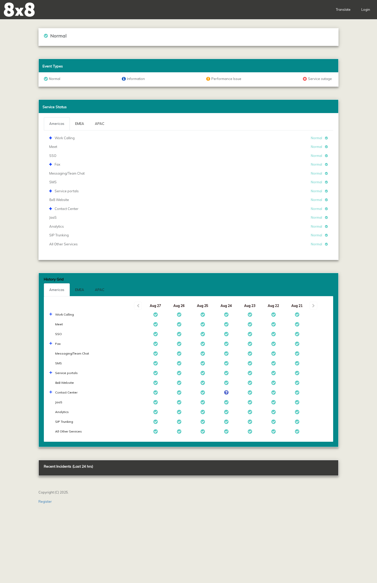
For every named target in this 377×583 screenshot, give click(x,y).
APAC (99, 290)
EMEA (79, 290)
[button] (19, 9)
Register (45, 501)
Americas (56, 290)
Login (365, 9)
